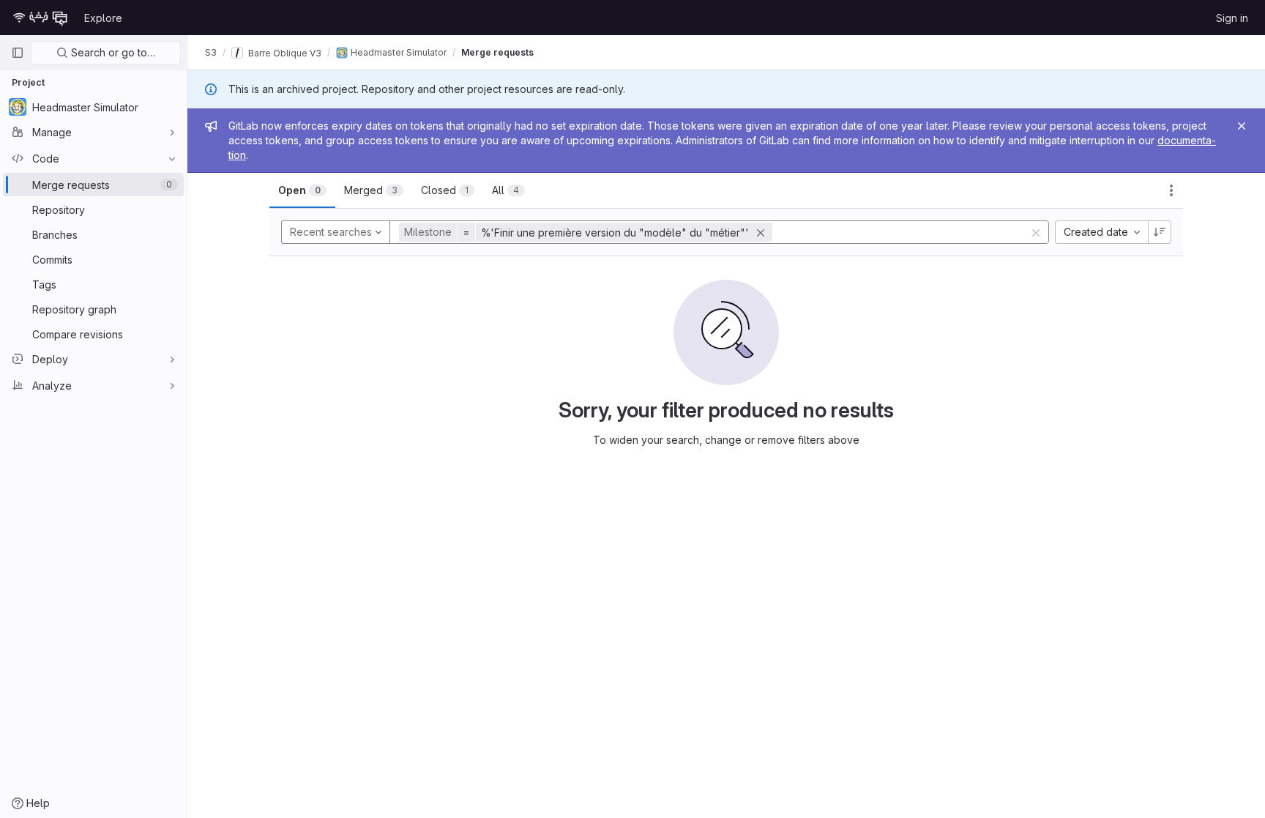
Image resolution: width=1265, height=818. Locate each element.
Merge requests (497, 52)
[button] (587, 232)
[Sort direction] (1159, 232)
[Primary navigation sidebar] (17, 52)
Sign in (1232, 18)
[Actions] (1171, 190)
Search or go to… (111, 52)
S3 (211, 52)
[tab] (302, 190)
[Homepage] (40, 17)
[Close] (1241, 126)
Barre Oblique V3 (283, 52)
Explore (103, 18)
